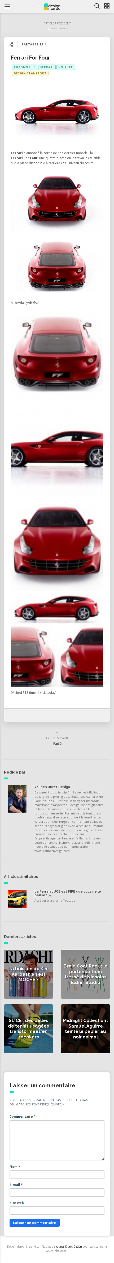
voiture (66, 67)
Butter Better (57, 29)
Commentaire (23, 1116)
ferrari (47, 67)
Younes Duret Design (52, 787)
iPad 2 (57, 743)
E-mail (16, 1184)
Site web (17, 1203)
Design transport (30, 73)
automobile (24, 67)
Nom (15, 1166)
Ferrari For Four (30, 57)
